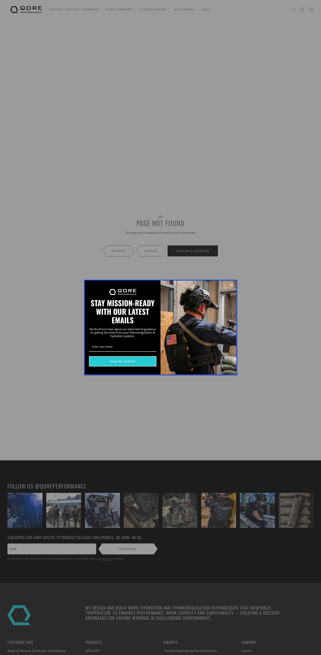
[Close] (231, 285)
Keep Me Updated (122, 361)
